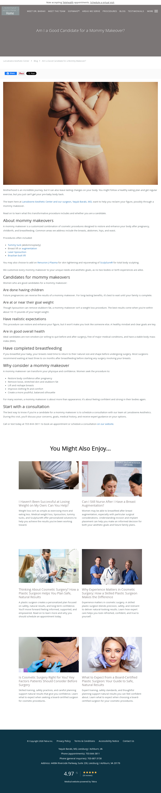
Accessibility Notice (109, 741)
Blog (36, 60)
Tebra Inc (48, 741)
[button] (156, 11)
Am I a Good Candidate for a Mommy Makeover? (64, 60)
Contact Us (128, 741)
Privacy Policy (64, 741)
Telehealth (68, 2)
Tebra (94, 781)
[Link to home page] (9, 11)
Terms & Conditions (84, 741)
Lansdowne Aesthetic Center (16, 60)
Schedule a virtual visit (102, 2)
